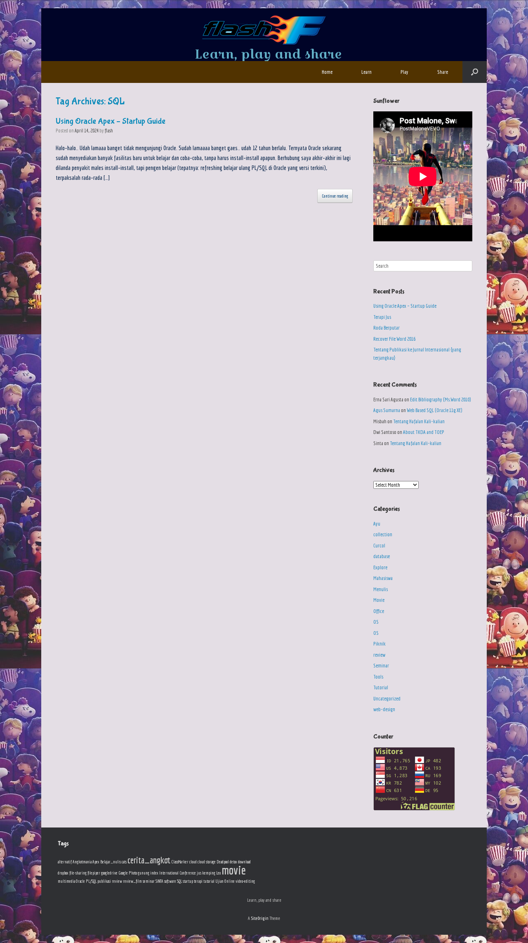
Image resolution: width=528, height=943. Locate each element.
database (381, 556)
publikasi (104, 881)
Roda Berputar (386, 328)
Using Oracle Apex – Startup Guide (110, 121)
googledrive (109, 872)
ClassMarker (180, 861)
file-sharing (78, 872)
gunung (143, 872)
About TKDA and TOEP (423, 432)
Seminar (381, 665)
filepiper (93, 872)
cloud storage (207, 861)
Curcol (379, 545)
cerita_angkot (148, 860)
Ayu (376, 524)
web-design (384, 709)
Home (327, 72)
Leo (218, 872)
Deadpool (223, 861)
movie (234, 870)
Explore (380, 567)
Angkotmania (82, 861)
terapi (198, 881)
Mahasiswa (383, 578)
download (244, 861)
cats (124, 861)
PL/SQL (91, 881)
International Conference (177, 872)
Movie (378, 600)
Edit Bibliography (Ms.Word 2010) (440, 399)
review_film (132, 881)
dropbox (63, 872)
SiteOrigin (260, 918)
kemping (208, 872)
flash (108, 130)
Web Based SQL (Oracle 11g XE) (434, 410)
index (154, 872)
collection (382, 534)
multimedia (66, 881)
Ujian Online (225, 881)
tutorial (208, 881)
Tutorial (380, 687)
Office (378, 611)
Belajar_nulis (110, 861)
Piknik (379, 644)
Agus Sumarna (386, 410)
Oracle (80, 881)
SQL (179, 881)
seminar (149, 881)
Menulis (380, 589)
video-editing (245, 881)
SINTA (159, 881)
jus (199, 872)
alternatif (65, 861)
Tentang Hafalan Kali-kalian (419, 421)
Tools (378, 677)
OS (376, 622)
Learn (366, 72)
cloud (193, 861)
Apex (95, 861)
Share (442, 72)
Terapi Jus (382, 317)
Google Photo (127, 872)
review (379, 655)
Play (404, 72)
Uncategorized (387, 698)
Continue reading (335, 195)
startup (188, 881)
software (170, 881)
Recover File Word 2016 (394, 339)
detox (233, 861)
